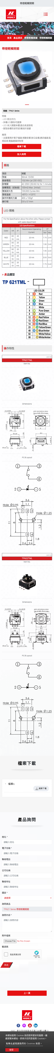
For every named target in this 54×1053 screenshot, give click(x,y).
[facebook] (18, 1025)
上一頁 (27, 993)
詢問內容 (7, 915)
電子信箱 (7, 848)
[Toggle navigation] (45, 14)
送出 (6, 965)
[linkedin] (35, 1025)
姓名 (5, 837)
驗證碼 (5, 947)
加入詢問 (21, 154)
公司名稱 (6, 870)
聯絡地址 (6, 881)
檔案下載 (21, 146)
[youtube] (30, 1025)
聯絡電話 (6, 859)
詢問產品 (6, 904)
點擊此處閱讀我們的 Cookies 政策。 (24, 1043)
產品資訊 (18, 38)
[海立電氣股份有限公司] (11, 14)
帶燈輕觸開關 (31, 38)
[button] (4, 78)
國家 (5, 893)
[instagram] (24, 1025)
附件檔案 (6, 935)
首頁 (9, 38)
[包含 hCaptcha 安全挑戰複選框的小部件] (22, 954)
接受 (11, 1050)
